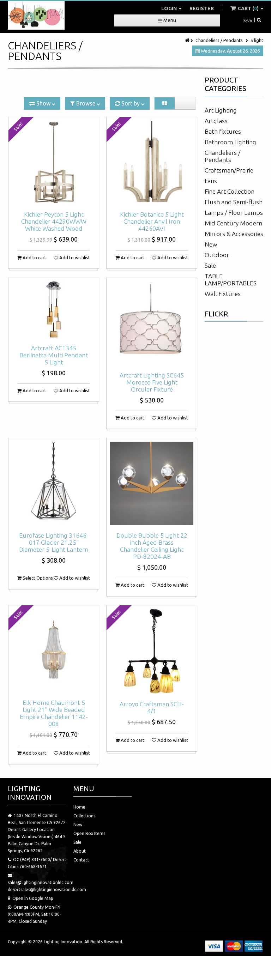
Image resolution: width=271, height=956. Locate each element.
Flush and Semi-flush (234, 202)
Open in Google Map (32, 898)
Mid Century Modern (233, 223)
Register (201, 8)
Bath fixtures (223, 131)
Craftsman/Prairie (229, 170)
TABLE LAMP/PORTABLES (231, 279)
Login (169, 8)
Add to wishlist (74, 257)
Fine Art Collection (229, 191)
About (79, 851)
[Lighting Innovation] (36, 15)
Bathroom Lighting (230, 142)
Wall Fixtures (223, 293)
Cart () (248, 8)
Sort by (130, 103)
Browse (86, 103)
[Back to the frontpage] (188, 40)
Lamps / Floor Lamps (234, 212)
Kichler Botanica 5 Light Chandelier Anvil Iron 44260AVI (152, 221)
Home (79, 807)
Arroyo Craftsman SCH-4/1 (152, 707)
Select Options (37, 577)
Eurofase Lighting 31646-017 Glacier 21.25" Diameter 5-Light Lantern (54, 542)
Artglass (216, 120)
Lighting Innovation (63, 941)
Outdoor (217, 255)
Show (43, 103)
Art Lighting (221, 110)
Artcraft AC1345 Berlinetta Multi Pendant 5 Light (53, 355)
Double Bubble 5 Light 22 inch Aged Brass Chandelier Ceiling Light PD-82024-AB (151, 546)
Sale (210, 265)
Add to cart (34, 257)
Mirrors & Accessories (234, 233)
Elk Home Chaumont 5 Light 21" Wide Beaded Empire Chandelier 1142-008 (54, 713)
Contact (81, 860)
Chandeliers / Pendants (219, 40)
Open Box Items (89, 833)
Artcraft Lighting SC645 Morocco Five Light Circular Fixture (152, 382)
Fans (211, 180)
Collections (84, 815)
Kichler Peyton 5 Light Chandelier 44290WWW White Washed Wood (53, 221)
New (211, 244)
